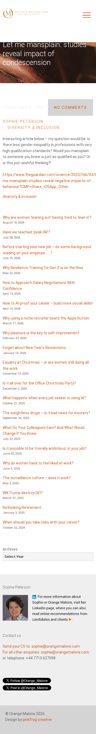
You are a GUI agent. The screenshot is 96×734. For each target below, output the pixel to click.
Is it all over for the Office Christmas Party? (39, 383)
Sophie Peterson (23, 121)
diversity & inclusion (20, 196)
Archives (10, 549)
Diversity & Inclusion (33, 127)
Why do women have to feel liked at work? (38, 463)
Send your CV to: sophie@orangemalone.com (41, 646)
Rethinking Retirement (22, 507)
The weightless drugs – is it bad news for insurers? (46, 413)
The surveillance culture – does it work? (37, 478)
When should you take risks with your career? (41, 522)
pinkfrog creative (37, 719)
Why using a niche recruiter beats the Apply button (46, 318)
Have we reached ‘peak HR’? (26, 232)
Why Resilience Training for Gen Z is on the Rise (43, 268)
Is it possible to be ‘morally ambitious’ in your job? (44, 448)
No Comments (70, 107)
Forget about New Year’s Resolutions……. (37, 347)
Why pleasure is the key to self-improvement (41, 333)
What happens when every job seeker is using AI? (44, 398)
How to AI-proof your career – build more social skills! (48, 303)
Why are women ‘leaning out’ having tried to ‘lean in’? (47, 217)
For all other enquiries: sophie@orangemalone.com (46, 652)
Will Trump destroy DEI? (23, 493)
